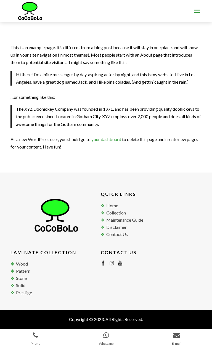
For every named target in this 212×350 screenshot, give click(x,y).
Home (112, 205)
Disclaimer (116, 227)
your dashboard (106, 139)
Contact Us (117, 234)
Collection (116, 212)
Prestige (24, 292)
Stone (21, 278)
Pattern (23, 271)
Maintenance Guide (124, 219)
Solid (20, 285)
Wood (22, 263)
